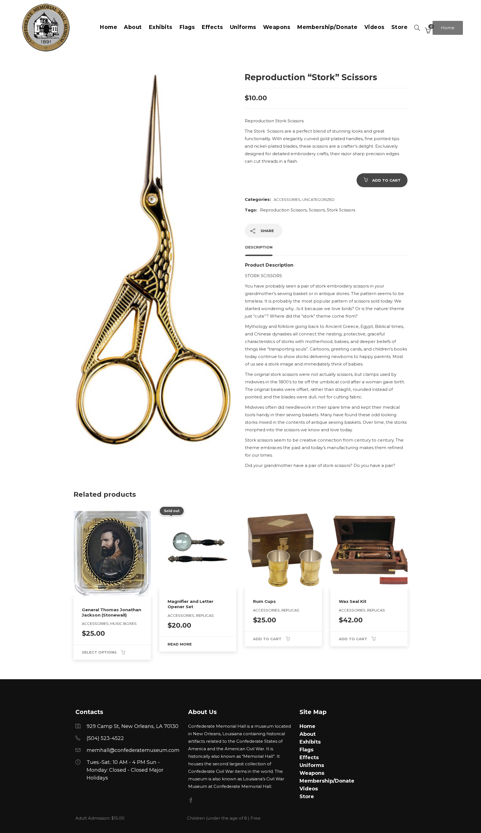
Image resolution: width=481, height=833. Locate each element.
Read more (180, 644)
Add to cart (386, 180)
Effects (212, 27)
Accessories (287, 199)
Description (259, 247)
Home (108, 27)
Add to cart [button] (267, 639)
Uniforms (243, 27)
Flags (187, 27)
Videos (374, 27)
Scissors (317, 210)
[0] (426, 27)
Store (399, 27)
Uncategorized (318, 199)
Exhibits (161, 27)
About (133, 27)
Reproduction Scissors (283, 210)
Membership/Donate (327, 27)
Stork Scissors (341, 210)
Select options (99, 652)
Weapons (277, 27)
